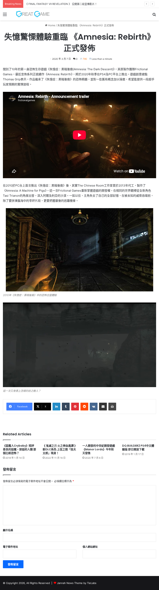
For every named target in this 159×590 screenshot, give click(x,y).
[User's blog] (31, 14)
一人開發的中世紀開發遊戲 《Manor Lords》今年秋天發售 (100, 449)
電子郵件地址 (10, 546)
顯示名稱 (8, 530)
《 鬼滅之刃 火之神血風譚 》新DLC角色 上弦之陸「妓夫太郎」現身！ (59, 449)
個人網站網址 (90, 546)
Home (51, 25)
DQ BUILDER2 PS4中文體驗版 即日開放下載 (138, 447)
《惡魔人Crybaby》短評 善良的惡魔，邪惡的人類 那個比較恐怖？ (19, 449)
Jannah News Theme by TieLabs (76, 583)
